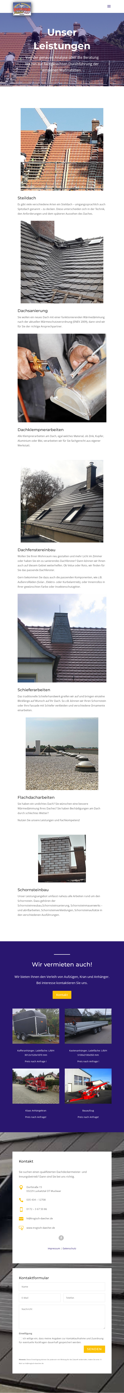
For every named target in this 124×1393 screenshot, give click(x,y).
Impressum (54, 1248)
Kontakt (62, 995)
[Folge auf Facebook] (61, 1237)
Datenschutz (69, 1248)
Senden (94, 1349)
